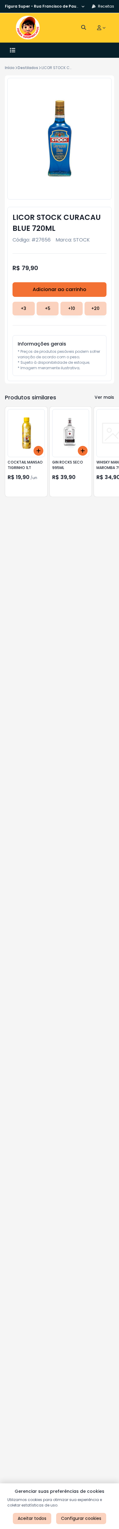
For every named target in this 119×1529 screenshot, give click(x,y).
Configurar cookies (81, 1518)
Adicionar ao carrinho (59, 289)
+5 (47, 308)
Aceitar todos (32, 1518)
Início (10, 67)
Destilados (28, 67)
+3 (23, 308)
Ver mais (104, 397)
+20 (95, 308)
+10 (71, 308)
